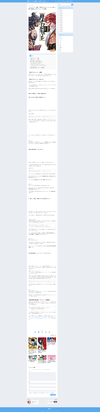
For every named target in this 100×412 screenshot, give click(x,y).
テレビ (60, 42)
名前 (29, 382)
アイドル (60, 38)
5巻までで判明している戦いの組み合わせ (36, 61)
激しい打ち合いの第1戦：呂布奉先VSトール (37, 62)
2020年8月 (60, 17)
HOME (50, 408)
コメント (30, 371)
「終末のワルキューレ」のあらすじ (35, 59)
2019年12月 (61, 27)
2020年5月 (60, 22)
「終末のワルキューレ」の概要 (34, 58)
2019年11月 (61, 29)
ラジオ (65, 1)
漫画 (62, 1)
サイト (30, 389)
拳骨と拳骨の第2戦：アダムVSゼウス (36, 63)
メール (30, 385)
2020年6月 (60, 20)
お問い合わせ (71, 1)
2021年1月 (60, 13)
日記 (60, 45)
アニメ (60, 40)
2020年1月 (60, 25)
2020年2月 (60, 24)
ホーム (56, 1)
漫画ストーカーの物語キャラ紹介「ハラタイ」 (37, 1)
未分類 (67, 1)
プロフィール (59, 1)
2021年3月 (60, 10)
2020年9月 (60, 15)
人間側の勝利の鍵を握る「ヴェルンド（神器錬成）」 (37, 67)
